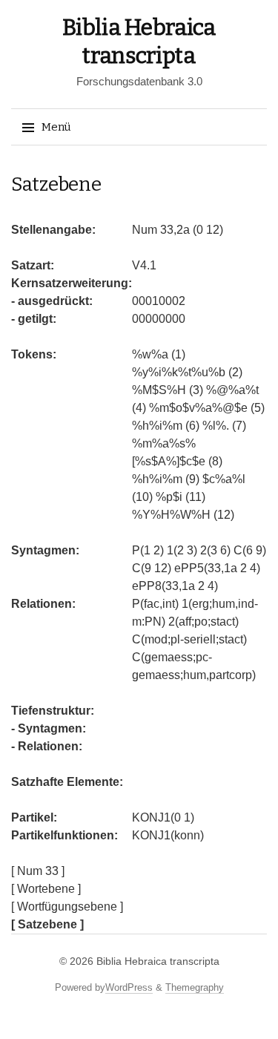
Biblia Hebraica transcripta (157, 961)
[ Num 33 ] (37, 871)
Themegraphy (194, 987)
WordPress (129, 987)
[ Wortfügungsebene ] (67, 906)
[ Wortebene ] (46, 888)
